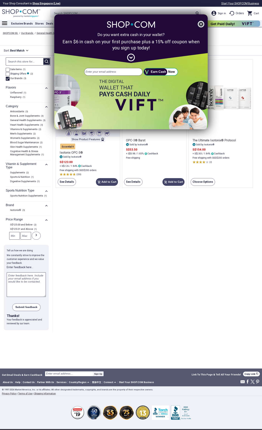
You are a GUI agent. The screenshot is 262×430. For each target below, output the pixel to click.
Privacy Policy (9, 393)
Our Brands (27, 33)
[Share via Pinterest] (257, 382)
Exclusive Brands (22, 23)
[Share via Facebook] (248, 382)
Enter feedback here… (20, 267)
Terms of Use (25, 393)
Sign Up (98, 374)
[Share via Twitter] (252, 382)
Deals (49, 23)
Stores (39, 23)
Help (17, 382)
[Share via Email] (243, 383)
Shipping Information (45, 393)
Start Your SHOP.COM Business (240, 3)
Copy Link (251, 374)
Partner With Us (45, 382)
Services (61, 382)
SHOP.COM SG (10, 33)
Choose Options (202, 183)
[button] (79, 382)
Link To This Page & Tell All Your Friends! (216, 374)
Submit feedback (26, 307)
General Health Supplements (52, 33)
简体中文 (96, 382)
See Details (66, 183)
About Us (8, 382)
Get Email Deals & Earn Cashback (22, 374)
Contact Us (29, 382)
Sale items (17, 69)
